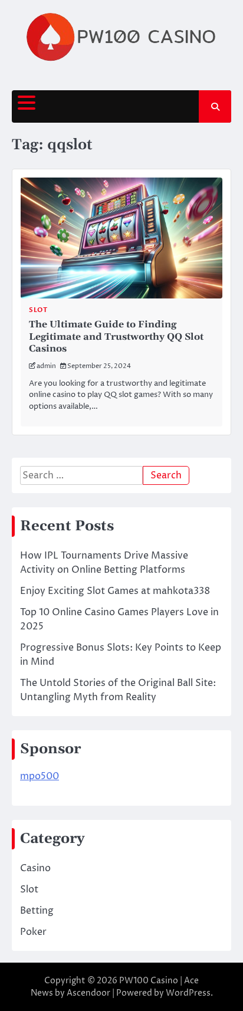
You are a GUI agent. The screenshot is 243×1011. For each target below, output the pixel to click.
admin (46, 366)
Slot (38, 310)
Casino (35, 868)
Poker (33, 931)
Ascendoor (88, 993)
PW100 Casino (148, 980)
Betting (37, 910)
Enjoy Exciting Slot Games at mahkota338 (115, 591)
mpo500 (39, 776)
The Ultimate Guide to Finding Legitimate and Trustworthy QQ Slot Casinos (116, 337)
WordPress (188, 993)
